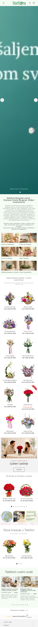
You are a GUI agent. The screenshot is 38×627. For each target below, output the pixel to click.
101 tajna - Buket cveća (9, 498)
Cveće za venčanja (25, 244)
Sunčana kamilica (27, 556)
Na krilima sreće (28, 380)
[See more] (7, 516)
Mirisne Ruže (10, 431)
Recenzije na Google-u (18, 610)
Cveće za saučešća (25, 272)
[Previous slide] (2, 100)
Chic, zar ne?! (28, 331)
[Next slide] (36, 100)
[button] (3, 3)
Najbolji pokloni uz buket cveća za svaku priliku (9, 589)
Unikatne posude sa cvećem (10, 272)
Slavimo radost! (28, 307)
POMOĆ (6, 625)
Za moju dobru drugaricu (10, 380)
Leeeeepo (10, 404)
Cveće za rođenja (6, 258)
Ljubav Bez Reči (28, 404)
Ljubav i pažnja (23, 258)
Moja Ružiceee (9, 556)
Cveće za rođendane (7, 244)
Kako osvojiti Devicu (28, 355)
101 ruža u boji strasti (27, 498)
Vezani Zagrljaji (10, 355)
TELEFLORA (8, 622)
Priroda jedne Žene (10, 331)
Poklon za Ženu (28, 431)
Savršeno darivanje (10, 307)
